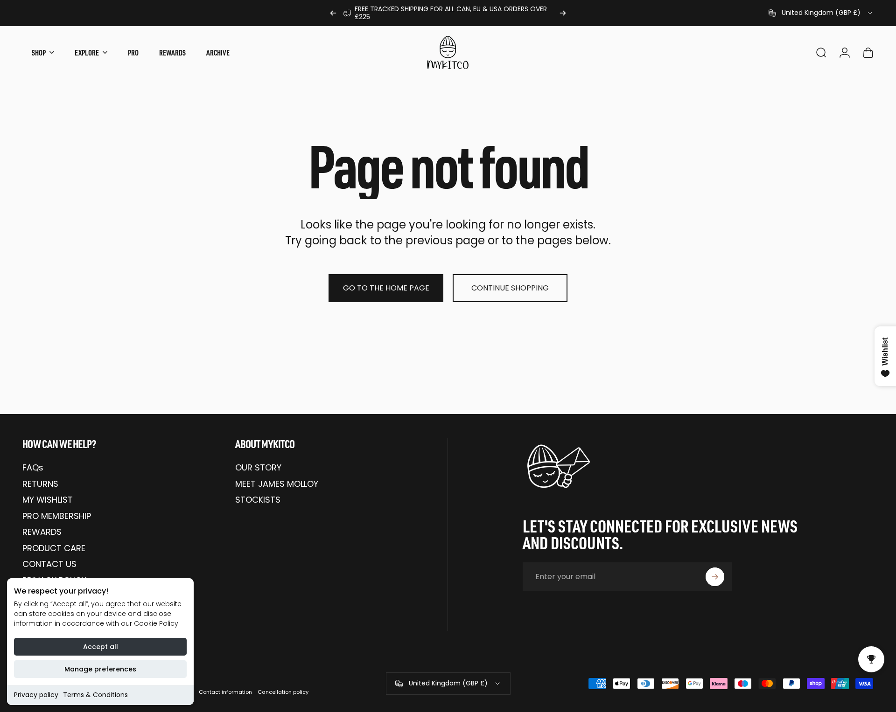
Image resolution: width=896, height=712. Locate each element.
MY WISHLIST (47, 500)
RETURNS (40, 484)
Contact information (225, 692)
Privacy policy (36, 694)
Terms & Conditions (95, 694)
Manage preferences (100, 669)
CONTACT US (49, 564)
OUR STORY (258, 468)
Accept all (100, 646)
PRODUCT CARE (53, 548)
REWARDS (42, 532)
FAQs (32, 468)
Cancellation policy (283, 692)
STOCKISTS (257, 500)
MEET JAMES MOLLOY (276, 484)
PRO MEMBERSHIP (56, 516)
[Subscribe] (715, 576)
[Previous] (333, 13)
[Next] (563, 13)
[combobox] (821, 13)
